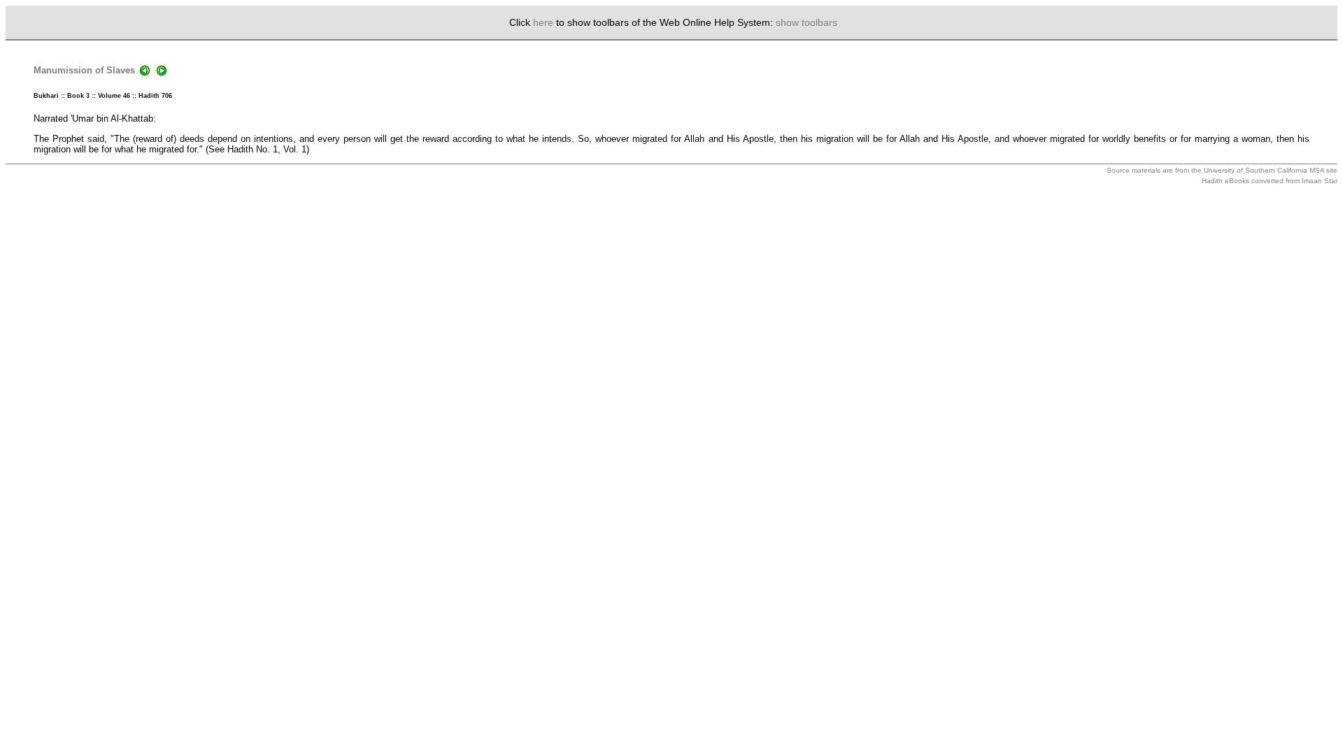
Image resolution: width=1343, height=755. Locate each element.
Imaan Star (1319, 181)
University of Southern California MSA (1264, 170)
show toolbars (806, 22)
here (543, 22)
